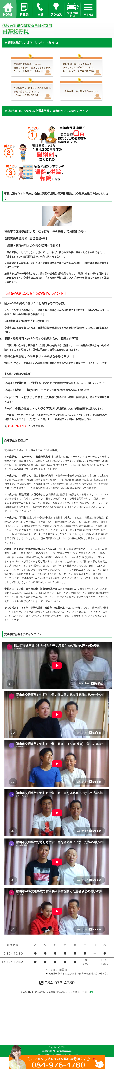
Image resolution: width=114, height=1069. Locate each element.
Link (91, 992)
